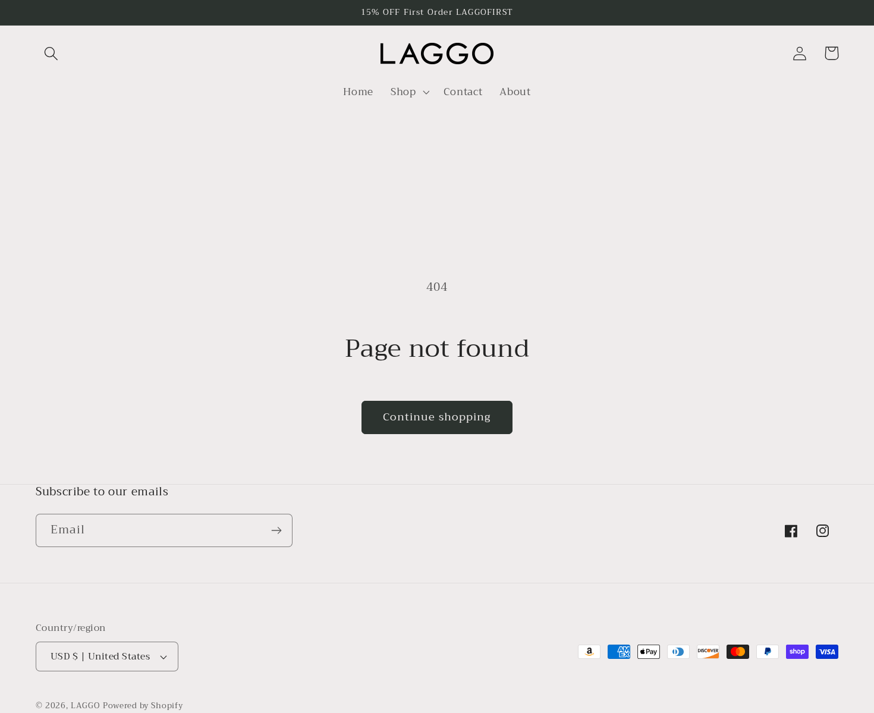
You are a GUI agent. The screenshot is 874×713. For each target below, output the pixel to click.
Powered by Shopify (143, 705)
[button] (51, 53)
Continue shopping (437, 416)
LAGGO (85, 705)
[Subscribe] (276, 530)
